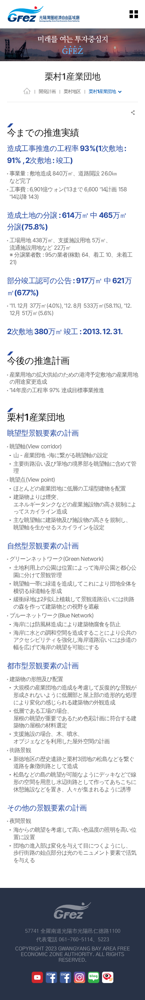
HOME (27, 90)
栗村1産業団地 (102, 91)
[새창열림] (37, 977)
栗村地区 (72, 91)
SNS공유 (133, 112)
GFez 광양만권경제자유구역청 (43, 14)
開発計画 (47, 91)
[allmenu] (138, 14)
